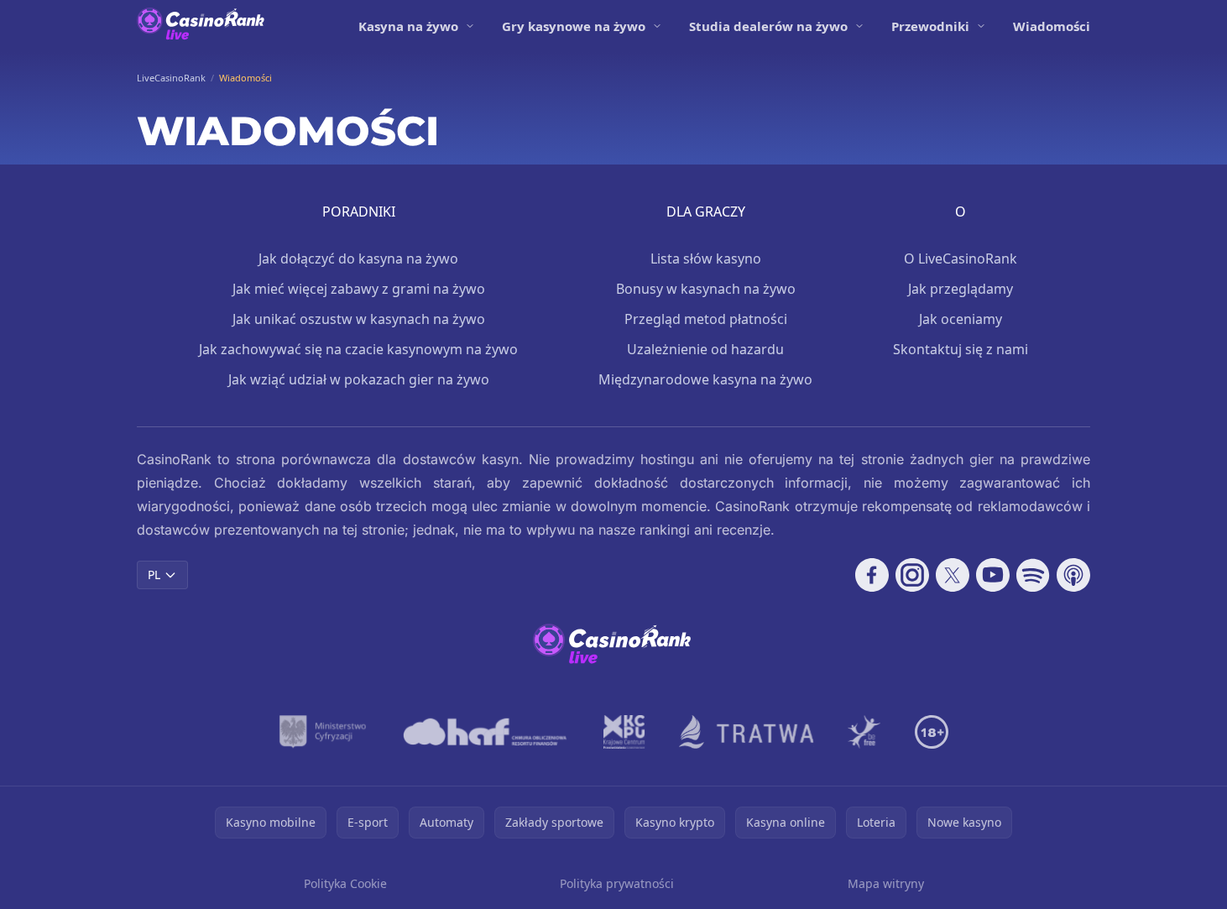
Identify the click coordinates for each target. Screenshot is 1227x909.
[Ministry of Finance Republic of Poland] (323, 732)
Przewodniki (930, 26)
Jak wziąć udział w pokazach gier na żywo (358, 379)
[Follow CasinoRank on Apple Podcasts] (1073, 575)
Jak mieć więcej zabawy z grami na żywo (358, 288)
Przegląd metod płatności (705, 319)
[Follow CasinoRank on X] (952, 575)
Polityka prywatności (617, 883)
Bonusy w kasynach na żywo (706, 288)
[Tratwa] (746, 732)
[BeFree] (864, 732)
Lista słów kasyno (705, 258)
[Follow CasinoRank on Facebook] (872, 575)
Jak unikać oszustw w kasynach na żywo (358, 319)
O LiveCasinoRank (960, 258)
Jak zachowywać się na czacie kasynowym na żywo (358, 349)
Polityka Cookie (345, 883)
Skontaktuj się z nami (960, 349)
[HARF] (485, 732)
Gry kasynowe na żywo (573, 26)
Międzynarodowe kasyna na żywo (705, 379)
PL (154, 574)
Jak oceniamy (960, 319)
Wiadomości (1051, 26)
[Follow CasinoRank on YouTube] (993, 575)
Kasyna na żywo (408, 26)
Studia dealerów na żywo (768, 26)
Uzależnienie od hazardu (705, 349)
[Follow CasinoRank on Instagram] (912, 575)
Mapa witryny (886, 883)
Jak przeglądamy (960, 288)
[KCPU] (624, 732)
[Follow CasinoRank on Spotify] (1033, 575)
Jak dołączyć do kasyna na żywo (358, 258)
